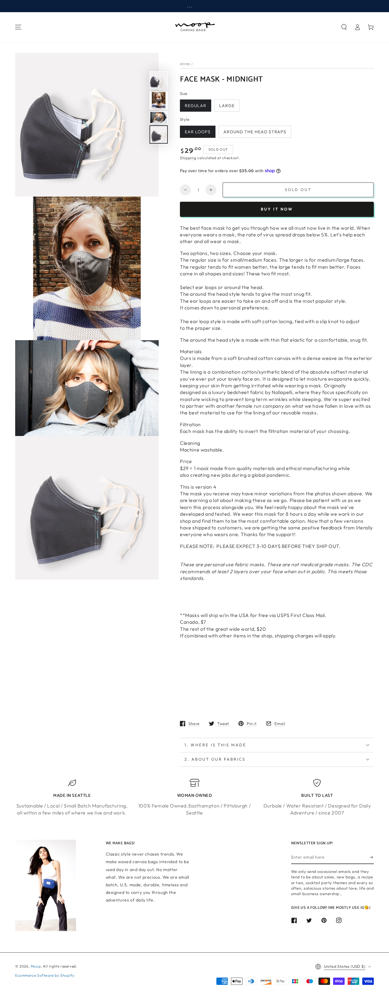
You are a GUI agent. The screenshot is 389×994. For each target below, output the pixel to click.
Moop (36, 966)
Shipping (188, 157)
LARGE (227, 105)
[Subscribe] (372, 857)
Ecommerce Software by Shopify (44, 975)
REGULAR (195, 105)
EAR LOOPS (198, 131)
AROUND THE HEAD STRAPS (254, 131)
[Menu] (18, 27)
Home (185, 64)
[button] (344, 27)
